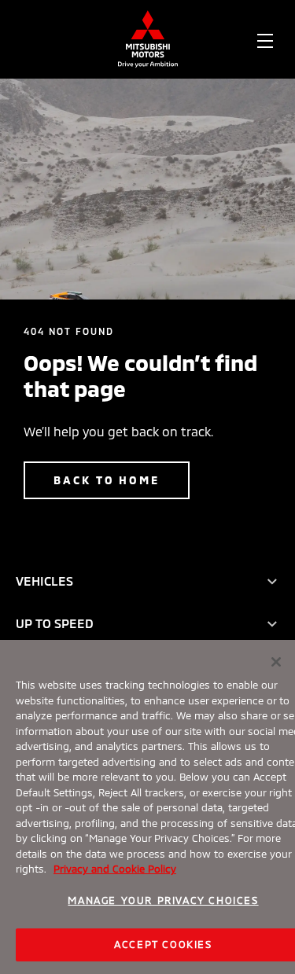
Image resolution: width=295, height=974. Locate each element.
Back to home (106, 480)
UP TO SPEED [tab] (55, 623)
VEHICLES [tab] (44, 580)
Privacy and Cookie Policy (114, 868)
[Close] (276, 662)
